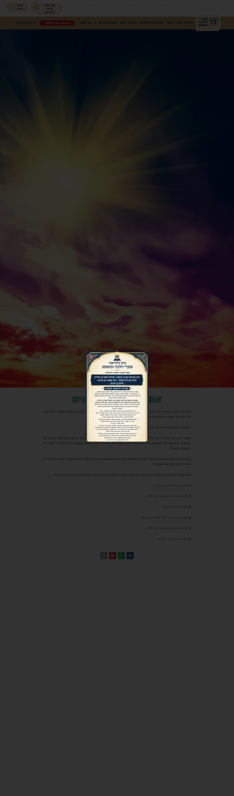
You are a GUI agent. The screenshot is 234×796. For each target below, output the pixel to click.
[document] (117, 398)
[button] (91, 357)
